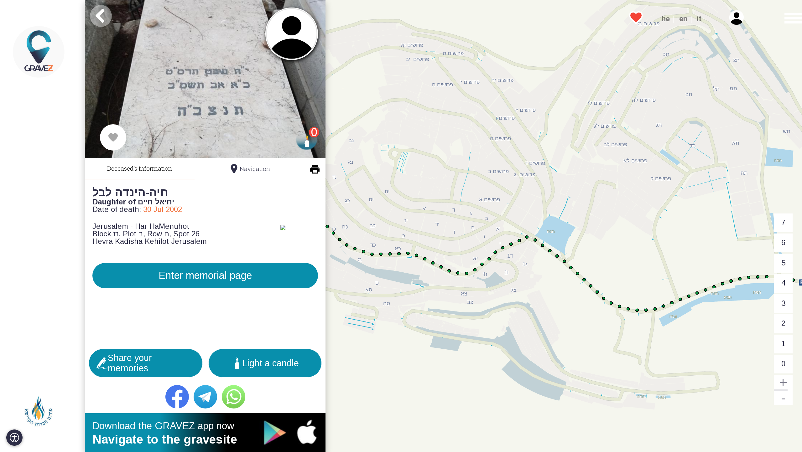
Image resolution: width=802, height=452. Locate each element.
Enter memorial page (205, 275)
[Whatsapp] (233, 396)
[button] (789, 18)
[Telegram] (205, 396)
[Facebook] (177, 396)
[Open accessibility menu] (14, 437)
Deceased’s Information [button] (139, 168)
